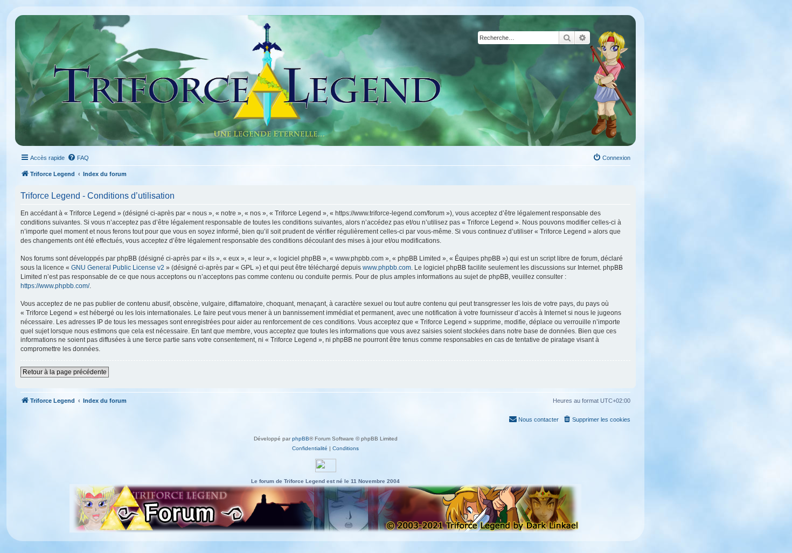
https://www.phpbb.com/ (54, 286)
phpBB (300, 439)
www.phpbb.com (387, 267)
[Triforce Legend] (247, 80)
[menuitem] (78, 157)
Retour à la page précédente (65, 372)
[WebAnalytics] (325, 465)
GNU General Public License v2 (117, 267)
